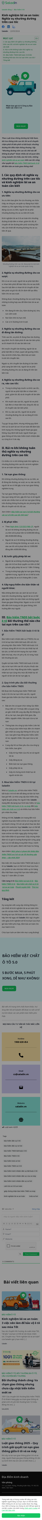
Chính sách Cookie (31, 1508)
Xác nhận (21, 1515)
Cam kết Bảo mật (8, 1510)
